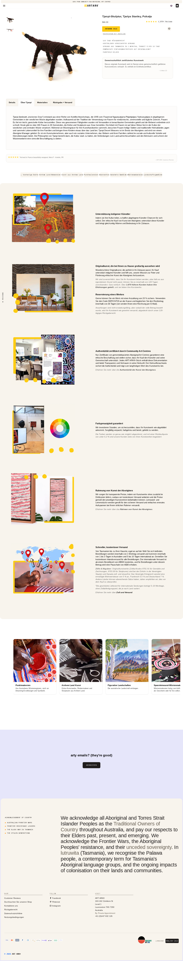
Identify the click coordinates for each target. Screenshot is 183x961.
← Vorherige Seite (29, 175)
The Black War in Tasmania (20, 829)
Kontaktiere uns (11, 906)
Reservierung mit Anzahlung (114, 34)
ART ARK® (16, 954)
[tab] (12, 102)
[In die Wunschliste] (169, 29)
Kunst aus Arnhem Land (72, 175)
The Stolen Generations (18, 833)
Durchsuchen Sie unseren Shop (18, 902)
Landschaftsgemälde (153, 175)
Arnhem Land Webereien (50, 175)
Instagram (56, 906)
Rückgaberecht (10, 909)
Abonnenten (104, 175)
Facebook (56, 898)
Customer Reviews (12, 898)
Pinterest (56, 902)
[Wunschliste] (171, 6)
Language (160, 941)
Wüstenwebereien (135, 175)
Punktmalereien (91, 175)
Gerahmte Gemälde (118, 175)
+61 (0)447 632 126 (103, 916)
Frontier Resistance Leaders (21, 826)
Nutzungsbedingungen (14, 917)
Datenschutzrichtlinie (13, 913)
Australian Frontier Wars (19, 822)
